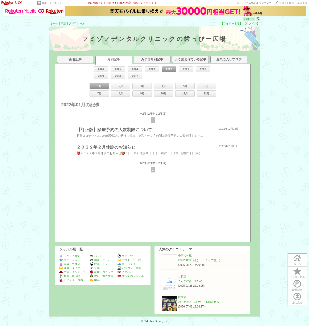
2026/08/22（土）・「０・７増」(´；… (202, 260)
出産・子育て (72, 256)
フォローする (297, 277)
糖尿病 (182, 297)
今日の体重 (185, 255)
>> (258, 2)
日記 (63, 23)
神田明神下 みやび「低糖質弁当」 (200, 301)
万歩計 (182, 276)
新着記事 (297, 289)
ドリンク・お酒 (73, 280)
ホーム (54, 23)
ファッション (72, 260)
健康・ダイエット (52, 2)
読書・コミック (103, 272)
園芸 (97, 280)
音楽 (97, 268)
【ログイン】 (251, 23)
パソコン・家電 (131, 268)
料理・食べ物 (72, 276)
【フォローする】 (231, 23)
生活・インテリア (75, 272)
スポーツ (127, 256)
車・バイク (129, 264)
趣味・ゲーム (102, 260)
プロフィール (77, 23)
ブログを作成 (286, 2)
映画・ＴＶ (101, 264)
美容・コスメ (72, 264)
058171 (249, 19)
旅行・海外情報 (103, 276)
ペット (98, 256)
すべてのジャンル (133, 276)
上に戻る (297, 302)
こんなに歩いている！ (191, 281)
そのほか (127, 272)
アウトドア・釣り (133, 260)
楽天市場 (302, 2)
